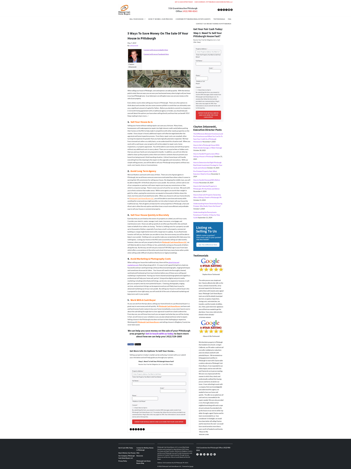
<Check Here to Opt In (140, 408)
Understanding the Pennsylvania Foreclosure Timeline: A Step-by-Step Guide (206, 215)
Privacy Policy (122, 461)
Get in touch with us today (160, 333)
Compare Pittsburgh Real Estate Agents (193, 19)
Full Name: (135, 380)
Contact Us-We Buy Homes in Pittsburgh (213, 24)
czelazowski (134, 46)
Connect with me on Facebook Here (156, 54)
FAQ (229, 19)
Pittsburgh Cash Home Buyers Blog (143, 462)
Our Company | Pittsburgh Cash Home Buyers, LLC (214, 2)
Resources (139, 456)
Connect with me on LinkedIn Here (156, 50)
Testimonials (219, 19)
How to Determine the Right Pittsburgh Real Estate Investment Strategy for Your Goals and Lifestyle (207, 165)
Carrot (191, 466)
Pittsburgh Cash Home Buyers (148, 322)
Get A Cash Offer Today (184, 2)
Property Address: (138, 371)
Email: (162, 388)
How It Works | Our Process (160, 19)
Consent (135, 405)
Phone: (134, 395)
